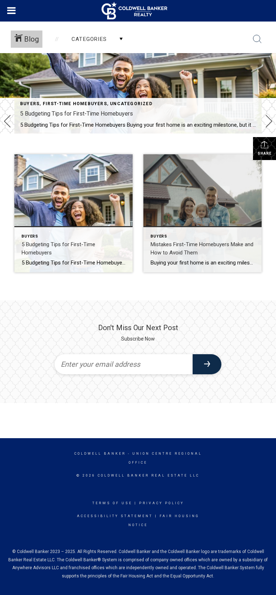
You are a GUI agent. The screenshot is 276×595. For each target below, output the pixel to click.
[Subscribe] (207, 364)
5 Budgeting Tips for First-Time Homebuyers (76, 113)
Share (265, 153)
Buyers (30, 103)
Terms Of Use (112, 503)
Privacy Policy (161, 503)
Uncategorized (131, 103)
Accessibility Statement (115, 516)
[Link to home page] (138, 11)
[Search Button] (257, 39)
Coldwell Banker (100, 453)
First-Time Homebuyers (75, 103)
